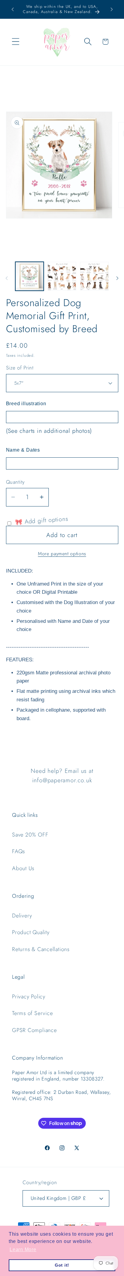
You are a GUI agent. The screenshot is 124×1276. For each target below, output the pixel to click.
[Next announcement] (111, 9)
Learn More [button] (23, 1249)
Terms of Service (32, 1013)
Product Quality (31, 932)
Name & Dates (23, 450)
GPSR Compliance (34, 1030)
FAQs (18, 851)
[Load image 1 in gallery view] (29, 276)
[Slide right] (117, 278)
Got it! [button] (62, 1265)
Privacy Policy (28, 996)
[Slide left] (6, 278)
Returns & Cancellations (41, 949)
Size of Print (20, 367)
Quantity (15, 482)
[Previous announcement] (12, 9)
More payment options (62, 553)
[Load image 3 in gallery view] (94, 276)
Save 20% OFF (30, 835)
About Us (23, 868)
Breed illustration (26, 403)
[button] (15, 41)
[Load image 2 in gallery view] (62, 276)
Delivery (22, 916)
